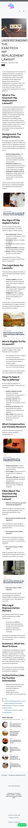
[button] (20, 11)
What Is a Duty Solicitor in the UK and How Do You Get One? (13, 581)
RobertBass (4, 62)
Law (3, 65)
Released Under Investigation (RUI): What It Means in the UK (15, 766)
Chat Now (23, 824)
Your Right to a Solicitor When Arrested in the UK (15, 758)
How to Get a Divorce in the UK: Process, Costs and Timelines (14, 214)
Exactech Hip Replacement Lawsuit (14, 701)
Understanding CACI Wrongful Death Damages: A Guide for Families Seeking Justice (13, 706)
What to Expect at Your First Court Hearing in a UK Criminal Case (13, 334)
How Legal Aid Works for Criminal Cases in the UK (11, 459)
